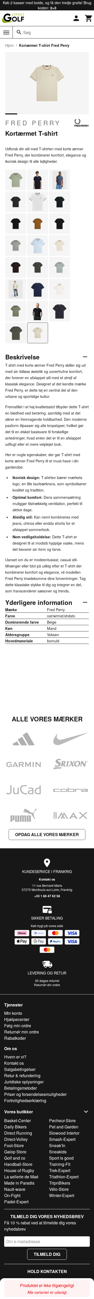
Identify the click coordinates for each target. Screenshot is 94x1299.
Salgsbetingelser (20, 1069)
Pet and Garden (63, 1127)
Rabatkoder (15, 1038)
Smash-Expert (62, 1139)
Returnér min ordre (21, 1032)
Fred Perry (33, 123)
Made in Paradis (19, 1183)
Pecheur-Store (62, 1120)
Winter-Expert (61, 1195)
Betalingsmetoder (20, 1088)
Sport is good (61, 1158)
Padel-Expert (16, 1202)
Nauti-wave (14, 1189)
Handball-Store (18, 1164)
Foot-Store (14, 1145)
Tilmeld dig (47, 1254)
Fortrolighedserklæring (25, 1100)
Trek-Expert (59, 1170)
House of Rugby (19, 1170)
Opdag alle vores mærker (47, 834)
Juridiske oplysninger (24, 1082)
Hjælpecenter (16, 1019)
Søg (27, 32)
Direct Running (18, 1133)
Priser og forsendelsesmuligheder (35, 1094)
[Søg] (19, 32)
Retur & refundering (22, 1075)
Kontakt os (47, 879)
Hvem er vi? (15, 1057)
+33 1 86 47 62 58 (47, 896)
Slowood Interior (64, 1133)
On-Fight (12, 1195)
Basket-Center (17, 1120)
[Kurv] (89, 18)
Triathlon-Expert (64, 1177)
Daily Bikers (15, 1127)
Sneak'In (57, 1145)
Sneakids (58, 1152)
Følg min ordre (17, 1026)
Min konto (13, 1013)
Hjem (9, 45)
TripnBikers (59, 1183)
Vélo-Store (59, 1189)
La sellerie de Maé (21, 1177)
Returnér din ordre (47, 985)
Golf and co (14, 1158)
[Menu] (6, 32)
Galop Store (15, 1152)
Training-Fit (59, 1164)
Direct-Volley (16, 1139)
